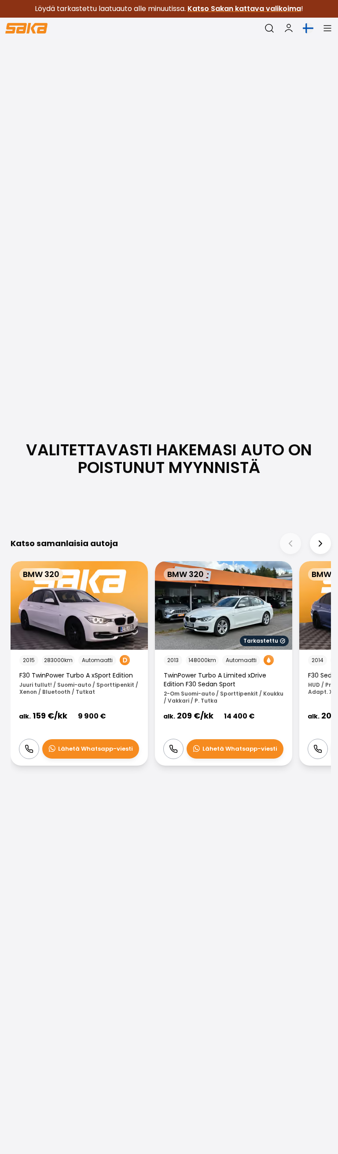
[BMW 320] (79, 663)
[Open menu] (327, 28)
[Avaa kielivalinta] (308, 28)
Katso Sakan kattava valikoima (244, 9)
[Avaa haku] (269, 28)
